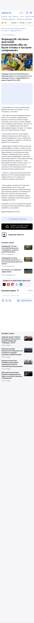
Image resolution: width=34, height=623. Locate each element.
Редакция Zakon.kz (16, 30)
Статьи (22, 16)
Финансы (15, 16)
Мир (10, 16)
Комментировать (26, 300)
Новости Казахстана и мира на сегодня (13, 28)
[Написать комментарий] (17, 295)
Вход (31, 290)
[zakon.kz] (6, 13)
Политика (4, 16)
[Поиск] (27, 12)
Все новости (5, 30)
